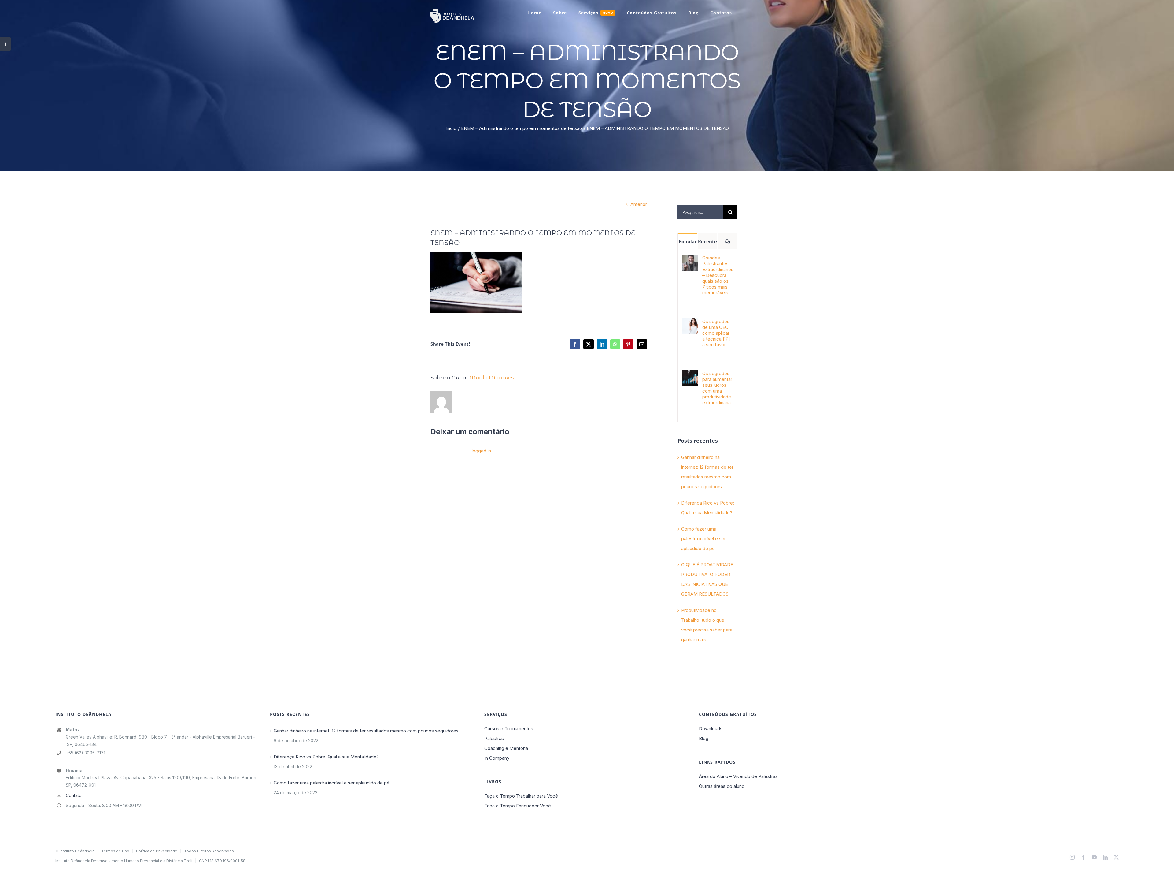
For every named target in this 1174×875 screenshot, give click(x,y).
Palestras (494, 738)
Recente (707, 241)
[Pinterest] (628, 344)
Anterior (638, 204)
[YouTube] (1094, 857)
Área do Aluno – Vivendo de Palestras (738, 776)
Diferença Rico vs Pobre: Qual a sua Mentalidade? (326, 757)
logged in (481, 451)
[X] (588, 344)
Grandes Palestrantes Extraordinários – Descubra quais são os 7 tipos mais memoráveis (717, 275)
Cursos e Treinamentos (508, 729)
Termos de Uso (115, 851)
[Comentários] (727, 241)
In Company (496, 758)
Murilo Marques (491, 377)
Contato (74, 795)
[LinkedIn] (602, 344)
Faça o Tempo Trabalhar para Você (521, 796)
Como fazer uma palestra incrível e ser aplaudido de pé (703, 538)
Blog (703, 738)
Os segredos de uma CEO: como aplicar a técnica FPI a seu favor (716, 333)
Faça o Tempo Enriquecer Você (517, 806)
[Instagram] (1072, 857)
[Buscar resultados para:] (700, 212)
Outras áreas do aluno (721, 786)
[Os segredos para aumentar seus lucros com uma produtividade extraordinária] (690, 375)
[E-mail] (642, 344)
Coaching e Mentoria (506, 748)
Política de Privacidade (156, 851)
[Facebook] (575, 344)
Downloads (710, 729)
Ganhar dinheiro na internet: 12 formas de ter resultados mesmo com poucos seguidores (366, 731)
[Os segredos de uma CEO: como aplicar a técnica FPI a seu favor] (690, 323)
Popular (688, 241)
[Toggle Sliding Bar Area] (5, 44)
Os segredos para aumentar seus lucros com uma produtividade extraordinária (717, 387)
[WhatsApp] (615, 344)
